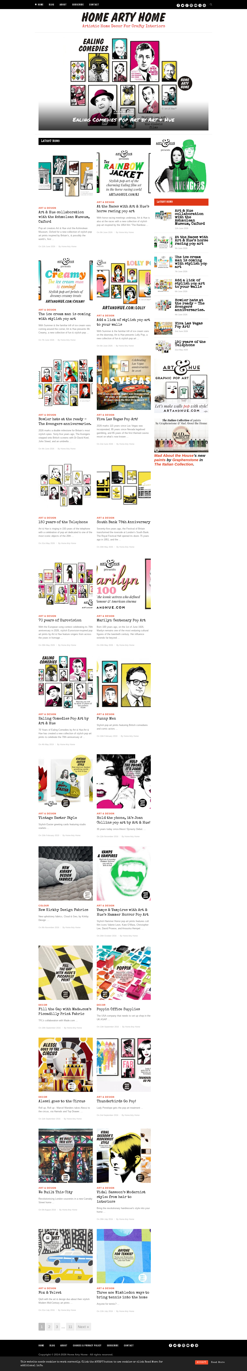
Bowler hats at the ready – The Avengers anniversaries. (65, 422)
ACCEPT (201, 1362)
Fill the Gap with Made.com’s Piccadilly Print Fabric (65, 1012)
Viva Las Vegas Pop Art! (117, 419)
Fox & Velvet (50, 1293)
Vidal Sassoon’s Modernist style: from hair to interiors (121, 1197)
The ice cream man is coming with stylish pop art (65, 317)
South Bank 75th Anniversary (123, 522)
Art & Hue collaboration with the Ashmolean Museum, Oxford (64, 217)
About (63, 4)
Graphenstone (185, 460)
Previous (36, 83)
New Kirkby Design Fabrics (63, 910)
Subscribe (78, 4)
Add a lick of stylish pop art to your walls (123, 322)
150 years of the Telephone (63, 522)
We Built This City (56, 1192)
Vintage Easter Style (58, 818)
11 (70, 1327)
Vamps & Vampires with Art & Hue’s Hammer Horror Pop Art (123, 912)
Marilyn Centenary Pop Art (121, 620)
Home (40, 4)
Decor (43, 1005)
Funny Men (123, 119)
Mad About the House (174, 455)
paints (160, 460)
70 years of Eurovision (60, 620)
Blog (51, 4)
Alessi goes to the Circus (62, 1101)
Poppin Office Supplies (118, 1009)
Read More (218, 1362)
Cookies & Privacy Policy (87, 1345)
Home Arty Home (68, 246)
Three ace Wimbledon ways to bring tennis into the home (123, 1295)
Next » (83, 1327)
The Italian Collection (173, 464)
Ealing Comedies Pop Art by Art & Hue (64, 721)
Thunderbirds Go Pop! (116, 1101)
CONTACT (94, 4)
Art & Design (123, 112)
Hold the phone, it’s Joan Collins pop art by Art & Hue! (123, 820)
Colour (44, 905)
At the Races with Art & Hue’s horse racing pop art (123, 209)
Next (211, 83)
